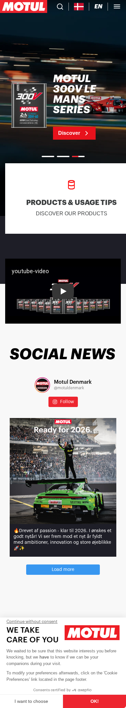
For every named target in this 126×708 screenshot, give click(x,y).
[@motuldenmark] (42, 385)
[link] (63, 106)
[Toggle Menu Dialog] (117, 6)
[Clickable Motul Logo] (23, 6)
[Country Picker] (79, 6)
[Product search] (60, 6)
